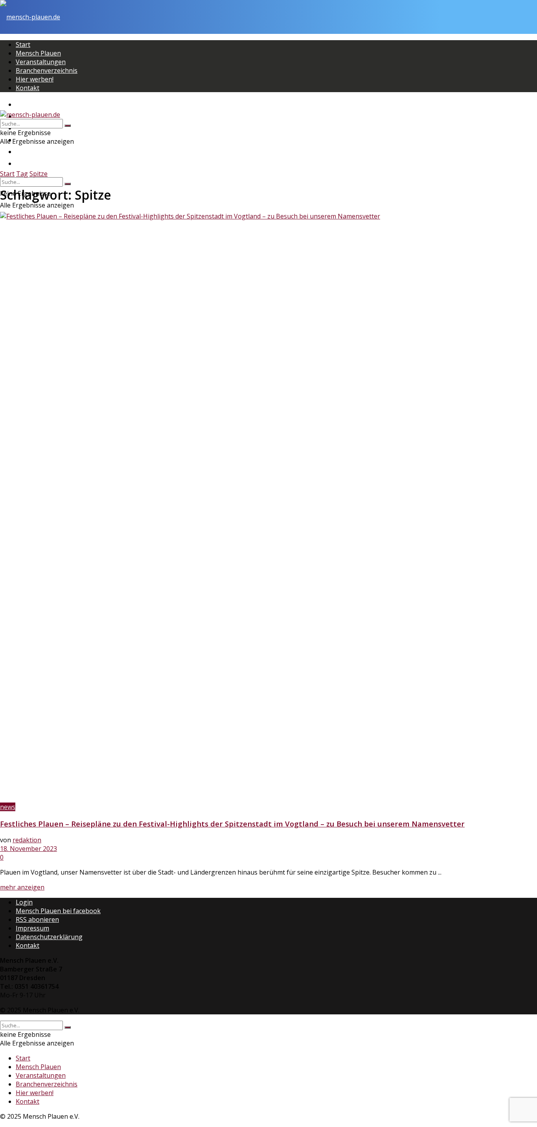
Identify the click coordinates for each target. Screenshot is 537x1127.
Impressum (32, 928)
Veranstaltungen (41, 61)
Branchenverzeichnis (46, 70)
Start (23, 44)
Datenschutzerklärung (49, 936)
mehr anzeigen (22, 887)
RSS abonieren (37, 919)
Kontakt (27, 87)
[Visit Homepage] (30, 17)
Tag (22, 173)
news (7, 807)
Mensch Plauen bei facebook (58, 910)
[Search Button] (67, 184)
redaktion (27, 840)
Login (24, 902)
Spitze (38, 173)
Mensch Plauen (38, 53)
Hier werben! (34, 79)
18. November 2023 (28, 848)
